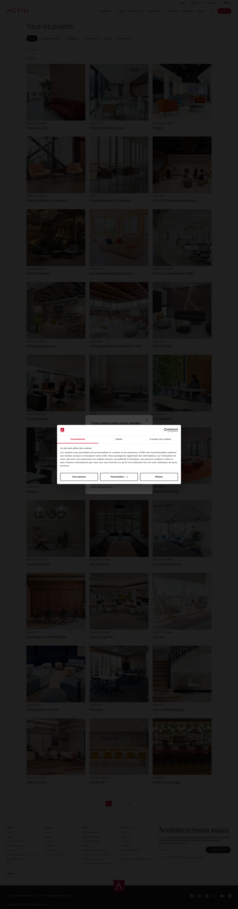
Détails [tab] (119, 439)
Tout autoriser (79, 477)
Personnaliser (117, 477)
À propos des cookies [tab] (160, 439)
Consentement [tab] (77, 439)
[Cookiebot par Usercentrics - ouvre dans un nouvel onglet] (166, 430)
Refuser (159, 477)
